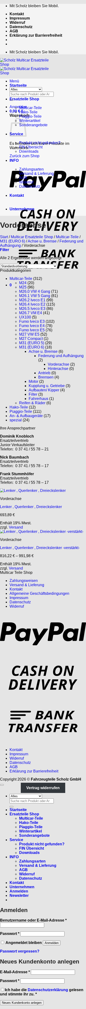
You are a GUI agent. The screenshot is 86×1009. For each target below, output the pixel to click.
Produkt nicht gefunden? (39, 143)
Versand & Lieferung (36, 174)
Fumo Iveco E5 (32, 330)
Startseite (18, 85)
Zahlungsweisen (24, 581)
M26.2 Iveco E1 (32, 300)
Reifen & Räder (32, 403)
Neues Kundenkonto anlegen (22, 1002)
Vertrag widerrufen (43, 788)
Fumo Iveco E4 (32, 326)
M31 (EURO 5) (31, 343)
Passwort (9, 934)
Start (4, 237)
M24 (23, 283)
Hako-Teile (28, 112)
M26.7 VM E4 (30, 313)
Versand (16, 527)
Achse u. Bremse (42, 241)
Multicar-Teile (30, 108)
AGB (14, 31)
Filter (33, 394)
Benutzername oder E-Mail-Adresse (33, 920)
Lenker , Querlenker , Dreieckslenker (31, 507)
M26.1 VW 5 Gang (34, 296)
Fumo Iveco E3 (32, 321)
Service (16, 840)
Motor (33, 381)
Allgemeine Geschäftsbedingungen (39, 593)
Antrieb (44, 373)
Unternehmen (22, 209)
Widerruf (17, 22)
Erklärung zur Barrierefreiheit (36, 35)
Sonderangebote (33, 125)
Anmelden (52, 943)
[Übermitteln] (11, 806)
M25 (23, 287)
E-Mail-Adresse (15, 972)
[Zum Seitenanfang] (2, 785)
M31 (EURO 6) (12, 241)
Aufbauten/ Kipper (44, 390)
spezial (16, 420)
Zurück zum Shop (24, 156)
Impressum (20, 18)
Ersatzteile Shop (24, 99)
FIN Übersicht (31, 147)
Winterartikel (29, 121)
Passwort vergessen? (19, 951)
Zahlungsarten (31, 169)
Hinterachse (58, 369)
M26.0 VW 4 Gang (34, 291)
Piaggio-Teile (30, 116)
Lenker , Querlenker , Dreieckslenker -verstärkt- (40, 548)
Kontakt (17, 14)
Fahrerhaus (38, 399)
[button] (18, 107)
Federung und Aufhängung (61, 356)
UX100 (25, 317)
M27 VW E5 (29, 334)
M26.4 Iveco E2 (32, 304)
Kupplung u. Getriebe (47, 386)
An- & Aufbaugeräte (26, 416)
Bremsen (46, 377)
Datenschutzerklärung (48, 990)
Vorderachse (58, 364)
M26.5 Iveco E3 (32, 309)
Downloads (28, 151)
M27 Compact (31, 339)
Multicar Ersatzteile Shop (32, 237)
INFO (14, 160)
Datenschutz (21, 27)
